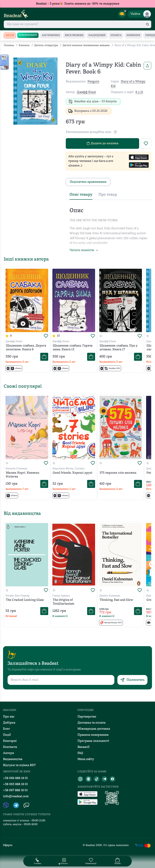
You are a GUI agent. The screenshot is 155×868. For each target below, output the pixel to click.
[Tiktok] (96, 779)
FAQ (80, 753)
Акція (9, 35)
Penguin (93, 81)
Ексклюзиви (74, 35)
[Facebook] (112, 779)
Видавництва (12, 759)
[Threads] (88, 779)
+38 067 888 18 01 (15, 790)
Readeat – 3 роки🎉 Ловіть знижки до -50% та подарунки (77, 3)
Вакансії (83, 747)
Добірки (9, 722)
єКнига (116, 35)
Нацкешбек (97, 35)
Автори (8, 753)
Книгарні (10, 741)
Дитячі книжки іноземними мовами (86, 45)
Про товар (107, 195)
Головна (9, 45)
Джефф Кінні (86, 92)
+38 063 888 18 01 (15, 784)
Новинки (133, 35)
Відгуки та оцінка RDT (19, 765)
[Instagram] (80, 779)
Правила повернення (93, 734)
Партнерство (87, 716)
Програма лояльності (93, 741)
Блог (6, 728)
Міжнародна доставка (94, 728)
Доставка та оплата (91, 722)
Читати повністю (82, 250)
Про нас (8, 716)
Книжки (24, 45)
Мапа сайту (86, 759)
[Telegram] (104, 779)
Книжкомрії (28, 35)
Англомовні (51, 35)
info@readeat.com (16, 796)
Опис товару (81, 195)
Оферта (7, 845)
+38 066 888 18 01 (15, 778)
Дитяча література (46, 45)
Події (7, 734)
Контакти (10, 747)
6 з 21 (139, 92)
